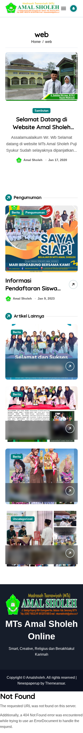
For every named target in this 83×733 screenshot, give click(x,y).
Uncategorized (23, 519)
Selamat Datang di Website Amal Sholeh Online (42, 127)
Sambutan (41, 110)
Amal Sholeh (32, 160)
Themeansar (55, 683)
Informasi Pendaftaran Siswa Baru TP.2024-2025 (31, 288)
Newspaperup (28, 683)
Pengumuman (35, 212)
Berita (16, 212)
